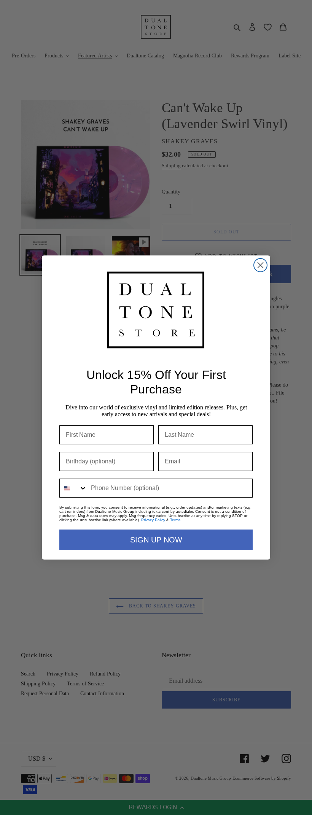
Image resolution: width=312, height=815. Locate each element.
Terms (175, 520)
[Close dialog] (260, 265)
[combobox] (73, 488)
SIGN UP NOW (156, 540)
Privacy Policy (153, 520)
